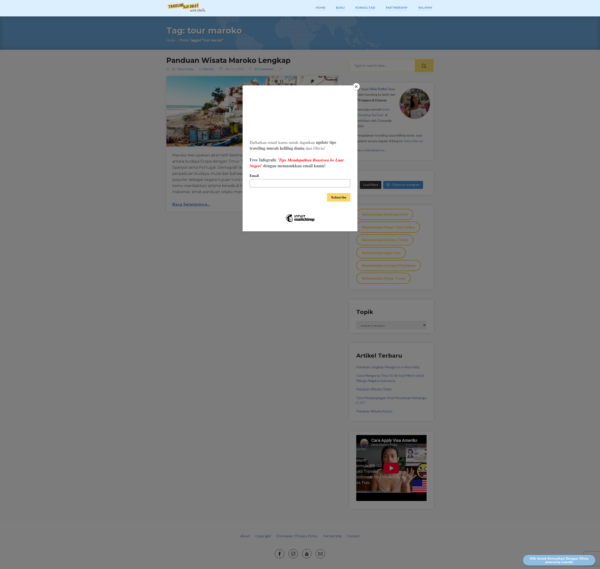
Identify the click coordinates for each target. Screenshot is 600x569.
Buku (340, 7)
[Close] (356, 86)
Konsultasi (365, 7)
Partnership (397, 7)
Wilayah (425, 7)
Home (320, 7)
